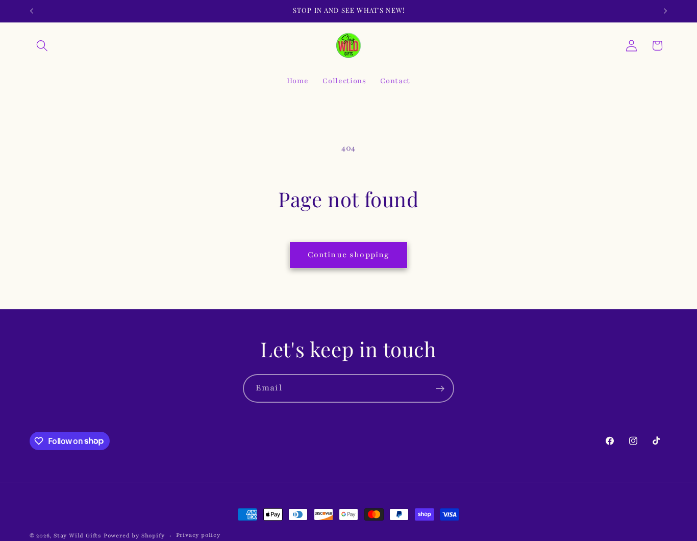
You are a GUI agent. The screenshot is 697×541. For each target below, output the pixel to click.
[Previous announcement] (31, 11)
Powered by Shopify (134, 535)
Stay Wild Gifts (79, 535)
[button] (43, 46)
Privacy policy (198, 535)
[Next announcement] (665, 11)
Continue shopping (349, 255)
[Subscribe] (440, 388)
